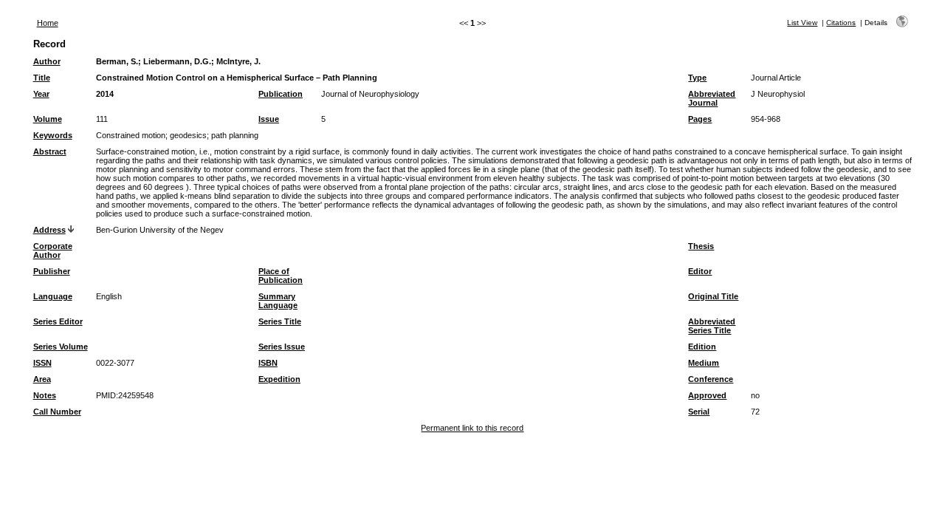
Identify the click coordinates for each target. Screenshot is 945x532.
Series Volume (60, 346)
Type (697, 77)
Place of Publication (280, 275)
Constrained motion (130, 135)
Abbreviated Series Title (711, 326)
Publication (280, 93)
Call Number (57, 411)
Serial (698, 411)
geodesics (188, 135)
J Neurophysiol (778, 93)
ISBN (268, 362)
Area (42, 379)
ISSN (42, 362)
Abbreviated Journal (711, 98)
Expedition (279, 379)
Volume (47, 119)
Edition (702, 346)
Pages (700, 119)
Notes (44, 395)
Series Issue (281, 346)
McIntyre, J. (238, 61)
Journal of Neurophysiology (370, 93)
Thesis (701, 246)
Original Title (713, 296)
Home (47, 22)
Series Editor (58, 321)
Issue (268, 119)
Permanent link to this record (472, 427)
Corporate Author (52, 250)
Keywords (52, 135)
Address (49, 229)
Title (41, 77)
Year (41, 93)
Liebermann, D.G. (177, 61)
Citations (841, 22)
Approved (707, 395)
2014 (105, 93)
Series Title (279, 321)
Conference (710, 379)
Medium (703, 362)
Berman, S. (117, 61)
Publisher (51, 271)
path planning (234, 135)
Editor (700, 271)
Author (47, 61)
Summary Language (278, 301)
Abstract (49, 151)
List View (802, 22)
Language (52, 296)
